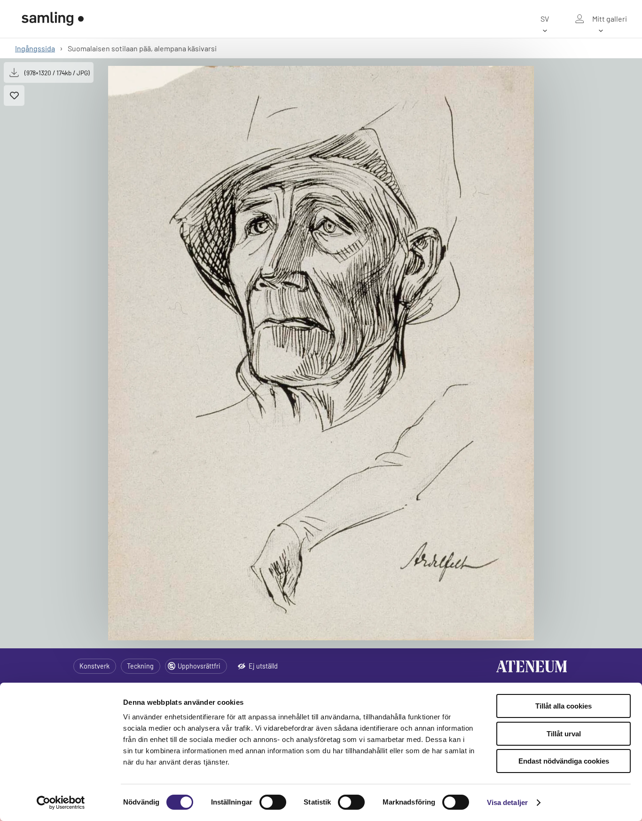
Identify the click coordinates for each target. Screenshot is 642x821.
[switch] (272, 802)
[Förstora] (320, 353)
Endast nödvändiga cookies (563, 761)
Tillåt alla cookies (563, 706)
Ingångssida (35, 48)
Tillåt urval (564, 734)
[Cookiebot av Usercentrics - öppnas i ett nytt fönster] (61, 803)
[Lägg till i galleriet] (14, 95)
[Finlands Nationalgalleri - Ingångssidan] (53, 18)
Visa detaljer (507, 802)
